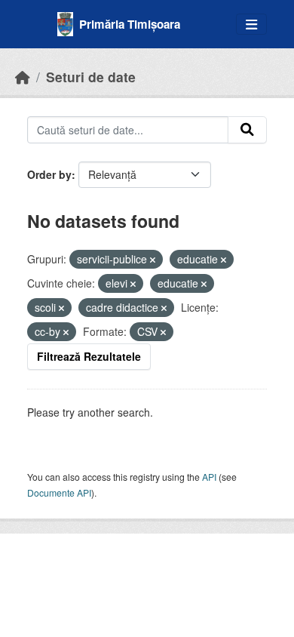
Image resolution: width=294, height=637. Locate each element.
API (209, 476)
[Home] (22, 76)
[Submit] (247, 129)
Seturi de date (91, 76)
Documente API (59, 492)
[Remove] (152, 260)
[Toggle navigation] (251, 24)
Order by (49, 174)
